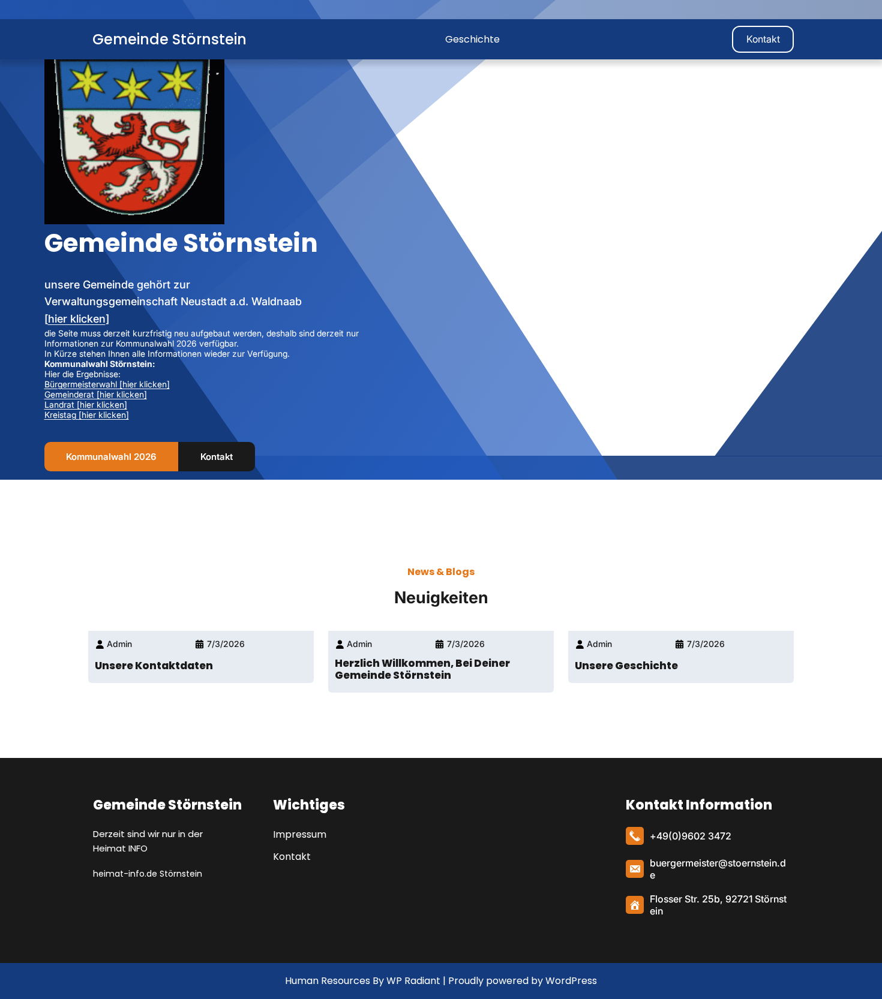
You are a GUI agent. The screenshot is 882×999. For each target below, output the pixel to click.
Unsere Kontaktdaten (154, 666)
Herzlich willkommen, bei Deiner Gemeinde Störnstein (422, 669)
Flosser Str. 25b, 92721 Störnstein (718, 905)
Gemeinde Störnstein (169, 39)
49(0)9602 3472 (693, 836)
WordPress (571, 981)
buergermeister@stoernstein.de (718, 869)
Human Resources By (334, 981)
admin (119, 644)
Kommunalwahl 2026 (111, 456)
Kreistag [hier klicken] (86, 415)
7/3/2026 (226, 644)
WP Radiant (412, 981)
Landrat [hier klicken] (85, 404)
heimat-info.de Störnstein (147, 874)
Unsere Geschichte (626, 666)
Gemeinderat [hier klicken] (95, 394)
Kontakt (763, 39)
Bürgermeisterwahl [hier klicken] (107, 384)
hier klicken (77, 318)
